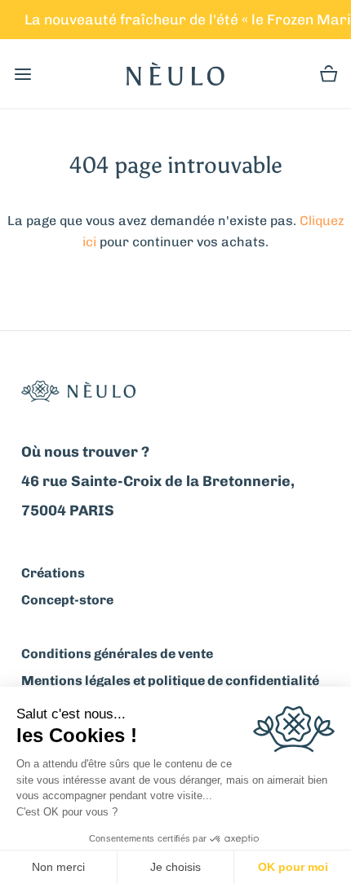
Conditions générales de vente (117, 653)
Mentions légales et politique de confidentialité (170, 680)
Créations (53, 573)
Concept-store (67, 600)
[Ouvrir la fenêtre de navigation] (22, 73)
